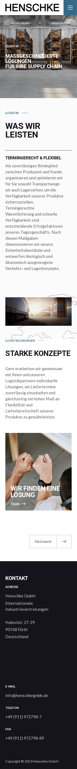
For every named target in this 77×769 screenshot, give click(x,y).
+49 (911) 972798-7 (23, 716)
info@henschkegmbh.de (26, 695)
